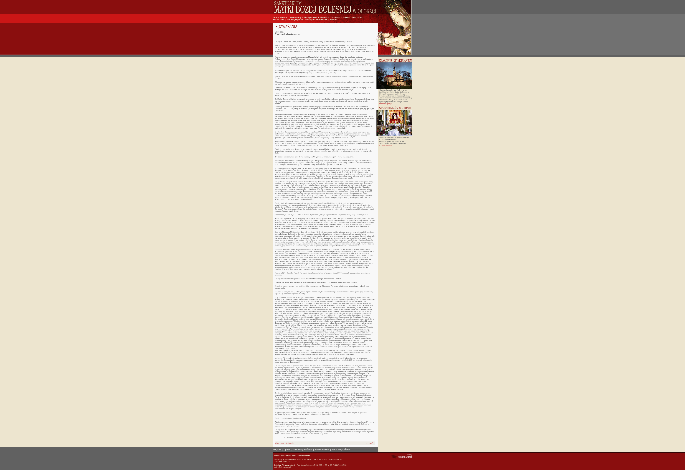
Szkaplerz (335, 17)
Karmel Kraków (322, 449)
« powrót (370, 443)
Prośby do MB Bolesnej (316, 19)
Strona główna (280, 17)
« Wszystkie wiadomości (284, 443)
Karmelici (324, 17)
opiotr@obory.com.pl (282, 467)
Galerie (346, 17)
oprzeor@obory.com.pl (283, 461)
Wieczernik (357, 17)
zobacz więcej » (385, 104)
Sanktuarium (295, 17)
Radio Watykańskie (341, 449)
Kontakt (334, 19)
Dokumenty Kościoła (302, 449)
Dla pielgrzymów (295, 19)
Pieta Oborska (310, 17)
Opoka (287, 449)
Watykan (277, 449)
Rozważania (278, 19)
